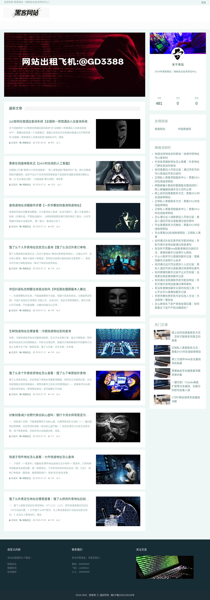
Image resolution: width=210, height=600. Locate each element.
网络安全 (26, 142)
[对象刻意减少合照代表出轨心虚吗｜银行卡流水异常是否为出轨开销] (118, 427)
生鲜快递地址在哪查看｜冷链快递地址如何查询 (40, 331)
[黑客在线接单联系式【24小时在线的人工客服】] (118, 176)
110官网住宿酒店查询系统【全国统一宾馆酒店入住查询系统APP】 (52, 121)
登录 (203, 2)
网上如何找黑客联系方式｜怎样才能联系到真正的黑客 (186, 336)
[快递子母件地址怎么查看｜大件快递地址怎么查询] (118, 469)
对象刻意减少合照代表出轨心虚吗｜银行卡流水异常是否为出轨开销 (53, 415)
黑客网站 (160, 129)
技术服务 (12, 572)
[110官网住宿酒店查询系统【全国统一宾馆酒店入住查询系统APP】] (118, 134)
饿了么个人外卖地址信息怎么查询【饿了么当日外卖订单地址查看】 (53, 247)
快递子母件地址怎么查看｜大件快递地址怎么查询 (41, 457)
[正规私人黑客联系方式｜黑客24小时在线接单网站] (162, 350)
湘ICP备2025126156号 (122, 595)
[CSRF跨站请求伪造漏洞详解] (162, 400)
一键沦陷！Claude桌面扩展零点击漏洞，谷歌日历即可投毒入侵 (186, 386)
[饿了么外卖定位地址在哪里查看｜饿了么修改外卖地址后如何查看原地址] (118, 511)
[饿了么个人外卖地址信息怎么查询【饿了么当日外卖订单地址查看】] (118, 260)
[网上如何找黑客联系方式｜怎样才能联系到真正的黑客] (162, 335)
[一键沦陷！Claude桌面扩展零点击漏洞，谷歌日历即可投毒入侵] (162, 384)
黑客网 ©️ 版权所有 (99, 595)
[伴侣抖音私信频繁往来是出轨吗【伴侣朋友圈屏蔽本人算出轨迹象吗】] (118, 301)
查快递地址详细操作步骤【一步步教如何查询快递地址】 (46, 205)
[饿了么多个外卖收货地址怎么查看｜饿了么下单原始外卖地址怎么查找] (118, 385)
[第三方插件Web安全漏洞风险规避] (162, 361)
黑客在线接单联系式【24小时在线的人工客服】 (40, 163)
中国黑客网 (184, 129)
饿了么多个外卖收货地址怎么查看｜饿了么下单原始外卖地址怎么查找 (55, 373)
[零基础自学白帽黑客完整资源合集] (162, 373)
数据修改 (12, 568)
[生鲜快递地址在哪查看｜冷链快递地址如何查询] (118, 343)
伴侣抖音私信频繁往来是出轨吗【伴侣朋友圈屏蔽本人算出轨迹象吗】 (55, 289)
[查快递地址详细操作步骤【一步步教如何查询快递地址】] (118, 218)
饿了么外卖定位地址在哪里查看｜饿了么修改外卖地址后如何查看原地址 (56, 499)
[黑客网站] (26, 16)
